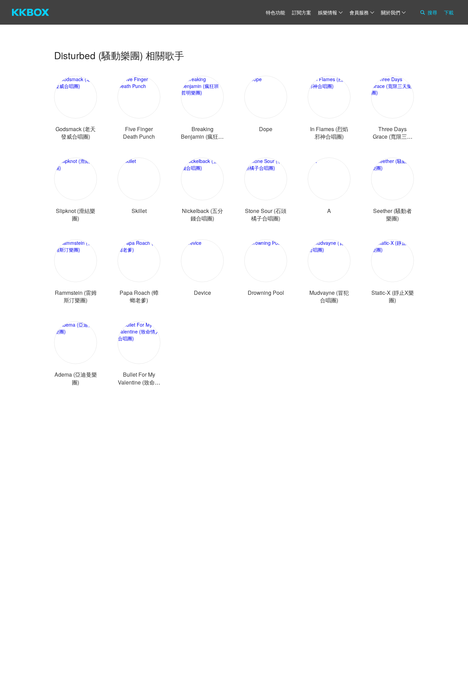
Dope (265, 129)
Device (202, 293)
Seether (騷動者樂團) (392, 214)
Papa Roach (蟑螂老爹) (139, 296)
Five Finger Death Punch (139, 132)
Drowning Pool (266, 293)
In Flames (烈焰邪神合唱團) (329, 132)
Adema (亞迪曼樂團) (75, 378)
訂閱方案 (301, 12)
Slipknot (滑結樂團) (75, 214)
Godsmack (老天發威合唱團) (76, 132)
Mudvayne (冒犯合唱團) (329, 296)
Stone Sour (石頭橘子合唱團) (265, 214)
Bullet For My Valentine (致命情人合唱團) (139, 381)
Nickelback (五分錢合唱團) (202, 214)
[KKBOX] (30, 12)
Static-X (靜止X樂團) (392, 296)
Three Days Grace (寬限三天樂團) (392, 136)
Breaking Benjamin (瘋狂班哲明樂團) (202, 136)
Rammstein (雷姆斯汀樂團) (76, 296)
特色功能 (275, 12)
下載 (449, 12)
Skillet (139, 211)
